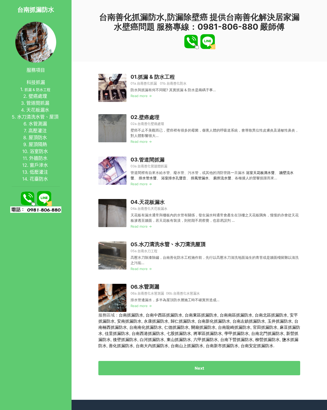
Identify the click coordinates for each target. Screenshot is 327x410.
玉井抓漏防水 (279, 321)
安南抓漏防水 (129, 321)
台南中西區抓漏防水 (164, 315)
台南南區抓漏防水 (236, 315)
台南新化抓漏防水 (213, 321)
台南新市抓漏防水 (222, 345)
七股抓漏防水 (179, 333)
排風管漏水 (200, 178)
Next (199, 368)
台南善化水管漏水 (186, 293)
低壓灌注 (39, 172)
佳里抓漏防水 (117, 333)
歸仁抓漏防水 (183, 321)
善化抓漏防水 (121, 345)
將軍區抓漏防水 (207, 333)
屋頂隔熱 (38, 144)
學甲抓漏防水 (236, 333)
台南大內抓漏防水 (152, 345)
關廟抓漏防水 (203, 327)
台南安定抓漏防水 (257, 345)
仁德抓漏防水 (176, 327)
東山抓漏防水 (179, 339)
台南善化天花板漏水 (152, 208)
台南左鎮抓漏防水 (248, 321)
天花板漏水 (37, 110)
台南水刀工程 (147, 251)
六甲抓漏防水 (205, 339)
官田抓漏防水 (265, 327)
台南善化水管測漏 (150, 293)
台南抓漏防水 (35, 9)
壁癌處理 (38, 96)
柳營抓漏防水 (267, 339)
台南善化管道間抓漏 (152, 166)
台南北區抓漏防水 (271, 315)
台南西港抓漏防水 (148, 333)
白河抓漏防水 (152, 339)
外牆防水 (38, 158)
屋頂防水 (38, 137)
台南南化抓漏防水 (145, 327)
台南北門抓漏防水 (267, 333)
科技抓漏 (36, 82)
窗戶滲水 (39, 165)
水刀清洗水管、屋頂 (38, 117)
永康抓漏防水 (156, 321)
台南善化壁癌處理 (150, 124)
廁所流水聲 (222, 178)
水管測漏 (38, 123)
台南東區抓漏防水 (201, 315)
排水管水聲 (148, 178)
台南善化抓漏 (147, 83)
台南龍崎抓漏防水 (234, 327)
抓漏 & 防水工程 (37, 89)
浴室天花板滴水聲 (260, 172)
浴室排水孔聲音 (173, 178)
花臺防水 (39, 179)
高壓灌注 (37, 130)
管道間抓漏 (37, 103)
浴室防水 (39, 151)
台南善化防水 (176, 83)
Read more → (141, 96)
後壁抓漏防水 (125, 339)
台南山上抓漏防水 (187, 345)
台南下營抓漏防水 (236, 339)
